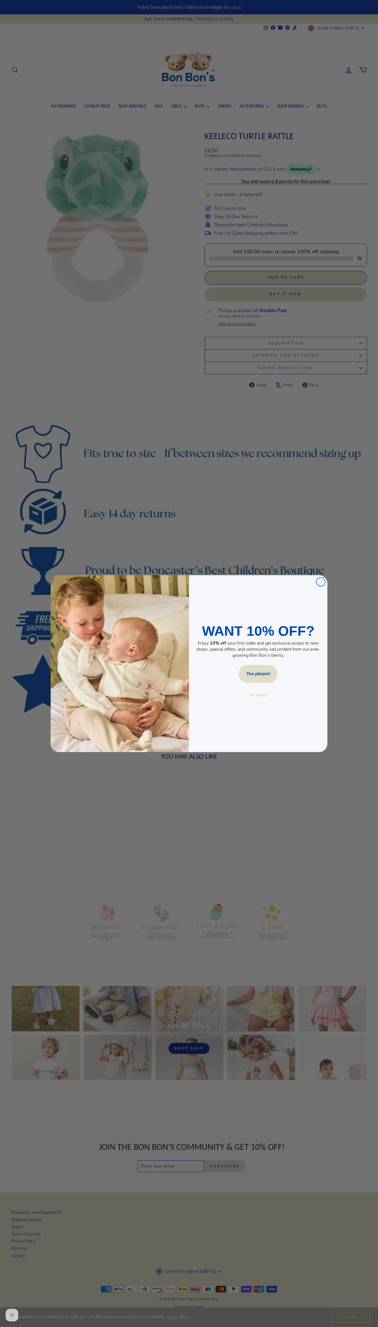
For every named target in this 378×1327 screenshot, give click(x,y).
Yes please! (258, 673)
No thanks (258, 695)
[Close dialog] (320, 581)
